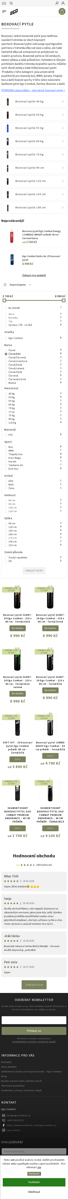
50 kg (35, 397)
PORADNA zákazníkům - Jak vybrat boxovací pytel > (33, 90)
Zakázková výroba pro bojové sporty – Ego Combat (31, 1071)
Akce (35, 314)
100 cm (35, 508)
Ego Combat (35, 338)
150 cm (35, 531)
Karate (35, 461)
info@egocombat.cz (18, 1115)
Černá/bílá (35, 354)
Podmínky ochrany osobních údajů (21, 1090)
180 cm (35, 534)
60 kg (35, 404)
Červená (35, 376)
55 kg (35, 401)
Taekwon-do (35, 465)
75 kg (35, 415)
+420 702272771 (15, 1120)
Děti (35, 481)
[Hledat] (56, 3)
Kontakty (6, 1062)
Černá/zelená (35, 368)
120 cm (35, 511)
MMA (35, 451)
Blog (4, 1076)
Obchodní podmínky (13, 1085)
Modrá (35, 383)
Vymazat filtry (34, 571)
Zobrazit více (34, 985)
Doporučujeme (18, 285)
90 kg (35, 419)
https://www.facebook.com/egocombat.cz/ (32, 1125)
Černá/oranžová (35, 361)
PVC (35, 435)
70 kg (35, 408)
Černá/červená (35, 357)
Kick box (35, 469)
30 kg (35, 412)
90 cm (35, 523)
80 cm (35, 504)
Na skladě (35, 308)
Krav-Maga (35, 458)
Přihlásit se (34, 1030)
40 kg (35, 394)
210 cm (35, 545)
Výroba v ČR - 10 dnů (35, 325)
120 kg (35, 423)
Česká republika (35, 557)
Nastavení (34, 1173)
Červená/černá (35, 379)
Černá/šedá (35, 365)
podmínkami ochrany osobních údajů (34, 1041)
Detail (18, 759)
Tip (35, 321)
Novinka (35, 318)
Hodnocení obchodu (34, 855)
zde (39, 1167)
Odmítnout (34, 1192)
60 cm (35, 500)
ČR (35, 561)
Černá (35, 350)
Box (35, 447)
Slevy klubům (9, 1066)
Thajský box (35, 454)
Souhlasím (34, 1182)
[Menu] (4, 10)
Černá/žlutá (35, 372)
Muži (35, 484)
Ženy (35, 488)
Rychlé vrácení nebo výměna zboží (21, 1081)
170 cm (35, 538)
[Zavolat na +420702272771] (12, 3)
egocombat (13, 1130)
